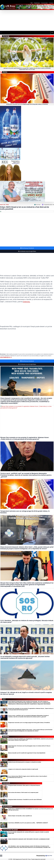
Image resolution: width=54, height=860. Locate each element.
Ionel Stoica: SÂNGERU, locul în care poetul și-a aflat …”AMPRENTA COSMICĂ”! (28, 822)
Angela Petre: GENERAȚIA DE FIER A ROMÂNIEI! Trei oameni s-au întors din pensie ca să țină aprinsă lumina (30, 809)
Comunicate (44, 3)
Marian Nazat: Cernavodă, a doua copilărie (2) (20, 815)
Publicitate (37, 3)
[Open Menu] (1, 33)
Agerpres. (26, 302)
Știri (4, 204)
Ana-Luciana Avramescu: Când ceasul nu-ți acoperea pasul (23, 792)
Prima (7, 204)
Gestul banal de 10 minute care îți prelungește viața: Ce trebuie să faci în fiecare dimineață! (29, 746)
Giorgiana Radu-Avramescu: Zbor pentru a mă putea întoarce (24, 785)
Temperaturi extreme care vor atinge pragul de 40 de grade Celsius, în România (27, 104)
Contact (51, 3)
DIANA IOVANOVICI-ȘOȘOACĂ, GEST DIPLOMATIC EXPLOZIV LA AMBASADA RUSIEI (28, 839)
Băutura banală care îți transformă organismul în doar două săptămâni (26, 752)
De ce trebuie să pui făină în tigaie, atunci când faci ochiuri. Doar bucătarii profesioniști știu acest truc (27, 777)
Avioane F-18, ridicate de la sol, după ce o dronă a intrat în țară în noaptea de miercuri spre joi (26, 693)
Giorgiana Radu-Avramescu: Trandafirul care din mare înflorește (25, 799)
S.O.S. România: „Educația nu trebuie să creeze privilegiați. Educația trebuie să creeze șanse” (26, 621)
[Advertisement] (27, 20)
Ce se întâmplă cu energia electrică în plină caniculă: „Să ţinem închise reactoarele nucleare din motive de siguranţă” (25, 657)
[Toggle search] (52, 32)
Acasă (1, 204)
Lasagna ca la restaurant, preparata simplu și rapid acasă (23, 769)
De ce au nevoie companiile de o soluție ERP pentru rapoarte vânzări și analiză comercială (28, 832)
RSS (32, 3)
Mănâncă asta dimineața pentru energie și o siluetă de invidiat (24, 762)
